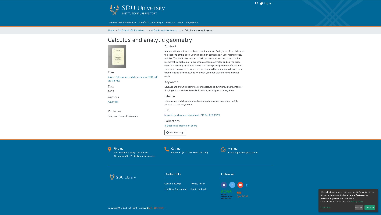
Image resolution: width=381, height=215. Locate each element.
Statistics (170, 22)
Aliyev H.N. (114, 102)
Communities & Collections (122, 22)
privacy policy (356, 201)
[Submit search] (257, 3)
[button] (261, 3)
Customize (325, 207)
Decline (359, 207)
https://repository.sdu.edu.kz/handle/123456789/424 (192, 115)
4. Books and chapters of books (166, 30)
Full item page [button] (176, 132)
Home (111, 30)
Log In (267, 3)
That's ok (369, 207)
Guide (181, 22)
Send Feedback (198, 189)
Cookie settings (172, 183)
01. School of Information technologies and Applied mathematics (133, 30)
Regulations (192, 22)
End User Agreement (175, 189)
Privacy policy (197, 183)
